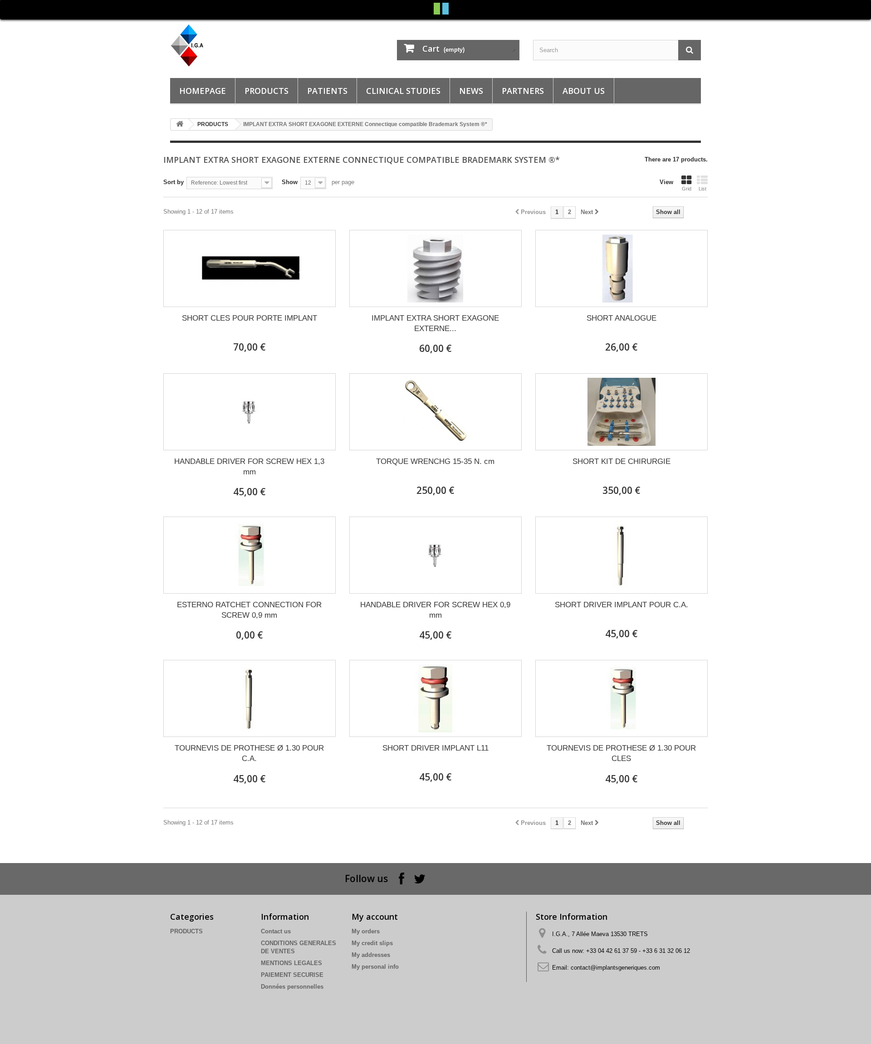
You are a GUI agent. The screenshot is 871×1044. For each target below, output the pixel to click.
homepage (202, 90)
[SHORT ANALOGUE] (621, 268)
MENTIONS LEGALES (291, 963)
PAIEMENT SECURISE (292, 974)
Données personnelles (292, 986)
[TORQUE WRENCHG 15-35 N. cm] (435, 412)
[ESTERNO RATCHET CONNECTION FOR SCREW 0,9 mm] (249, 555)
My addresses (371, 954)
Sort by (173, 182)
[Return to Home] (179, 124)
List (702, 188)
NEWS (471, 90)
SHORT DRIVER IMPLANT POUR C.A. (621, 604)
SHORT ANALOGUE (621, 318)
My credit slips (372, 943)
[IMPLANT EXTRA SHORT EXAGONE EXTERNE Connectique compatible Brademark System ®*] (435, 268)
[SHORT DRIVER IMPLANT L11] (435, 698)
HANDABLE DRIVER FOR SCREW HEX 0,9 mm (435, 610)
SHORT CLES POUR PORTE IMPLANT (249, 318)
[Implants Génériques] (254, 45)
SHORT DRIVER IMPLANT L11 (435, 748)
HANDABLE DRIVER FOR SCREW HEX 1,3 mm (249, 466)
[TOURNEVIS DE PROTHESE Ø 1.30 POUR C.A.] (249, 698)
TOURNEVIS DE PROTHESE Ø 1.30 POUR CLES (621, 753)
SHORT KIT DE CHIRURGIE (621, 461)
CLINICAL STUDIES (403, 90)
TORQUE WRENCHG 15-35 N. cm (435, 461)
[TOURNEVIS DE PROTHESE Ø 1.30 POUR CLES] (621, 698)
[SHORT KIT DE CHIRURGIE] (621, 412)
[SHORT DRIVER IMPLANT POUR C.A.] (621, 555)
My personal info (375, 966)
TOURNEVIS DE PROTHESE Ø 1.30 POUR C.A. (249, 753)
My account (375, 916)
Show (290, 182)
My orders (366, 931)
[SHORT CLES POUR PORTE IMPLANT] (249, 268)
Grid (686, 188)
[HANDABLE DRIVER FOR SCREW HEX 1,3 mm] (249, 412)
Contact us (276, 931)
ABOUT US (584, 90)
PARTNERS (523, 90)
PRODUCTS (267, 90)
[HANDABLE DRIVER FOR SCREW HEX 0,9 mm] (435, 555)
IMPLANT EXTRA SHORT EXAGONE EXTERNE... (435, 323)
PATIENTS (327, 90)
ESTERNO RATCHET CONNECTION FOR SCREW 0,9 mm (249, 610)
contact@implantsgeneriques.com (615, 967)
